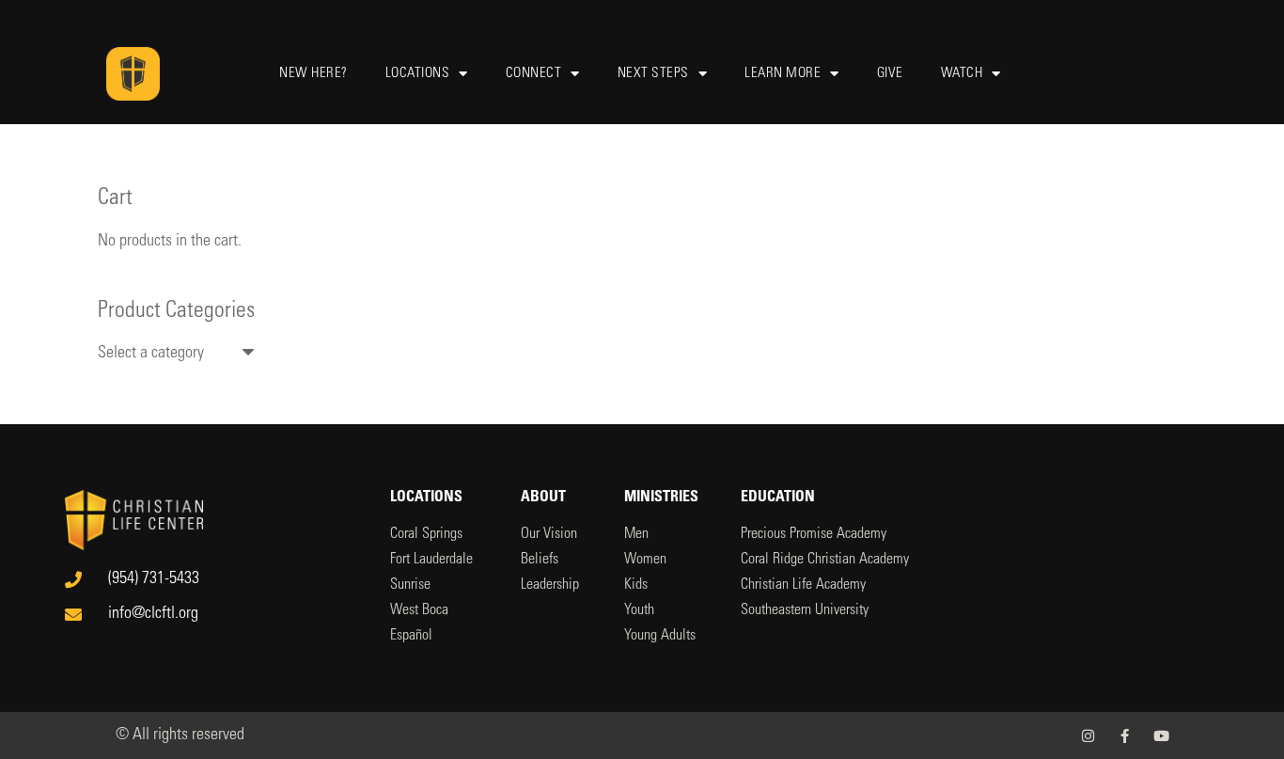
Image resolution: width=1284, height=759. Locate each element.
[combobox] (176, 353)
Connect (534, 74)
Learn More (782, 74)
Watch (962, 74)
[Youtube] (1161, 736)
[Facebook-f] (1125, 736)
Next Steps (653, 74)
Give (890, 74)
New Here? (313, 74)
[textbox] (151, 353)
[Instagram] (1088, 736)
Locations (417, 74)
